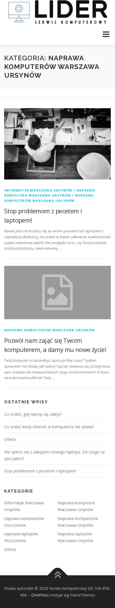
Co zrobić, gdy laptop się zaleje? (33, 414)
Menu (105, 34)
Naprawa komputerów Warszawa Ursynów (49, 330)
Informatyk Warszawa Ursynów (38, 190)
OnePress (40, 595)
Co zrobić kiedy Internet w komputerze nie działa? (49, 426)
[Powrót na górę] (58, 575)
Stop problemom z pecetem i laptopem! (40, 471)
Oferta (10, 439)
